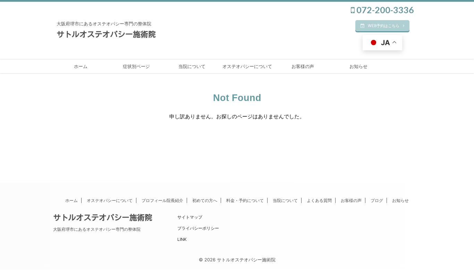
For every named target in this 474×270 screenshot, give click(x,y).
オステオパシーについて (247, 66)
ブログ (377, 200)
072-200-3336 (384, 10)
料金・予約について (245, 200)
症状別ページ (136, 66)
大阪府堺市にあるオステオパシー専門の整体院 (97, 229)
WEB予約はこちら (383, 25)
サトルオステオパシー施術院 (106, 34)
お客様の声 (302, 66)
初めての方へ (204, 200)
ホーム (80, 66)
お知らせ (358, 66)
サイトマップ (189, 217)
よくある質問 (319, 200)
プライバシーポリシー (198, 228)
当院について (191, 66)
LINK (182, 239)
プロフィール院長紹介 (162, 200)
